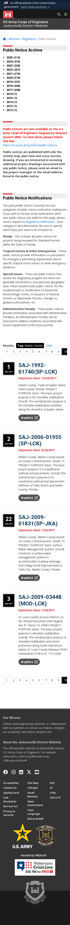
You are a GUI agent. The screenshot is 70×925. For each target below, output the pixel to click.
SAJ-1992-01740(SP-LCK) (37, 368)
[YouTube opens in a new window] (37, 772)
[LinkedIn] (21, 772)
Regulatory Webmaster (40, 222)
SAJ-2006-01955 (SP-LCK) (39, 440)
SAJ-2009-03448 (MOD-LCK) (39, 600)
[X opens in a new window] (29, 772)
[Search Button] (57, 14)
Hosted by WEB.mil (33, 855)
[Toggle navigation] (64, 14)
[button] (35, 7)
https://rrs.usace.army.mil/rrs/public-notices (30, 145)
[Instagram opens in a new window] (13, 772)
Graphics (27, 417)
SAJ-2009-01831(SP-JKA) (38, 520)
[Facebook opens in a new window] (5, 772)
